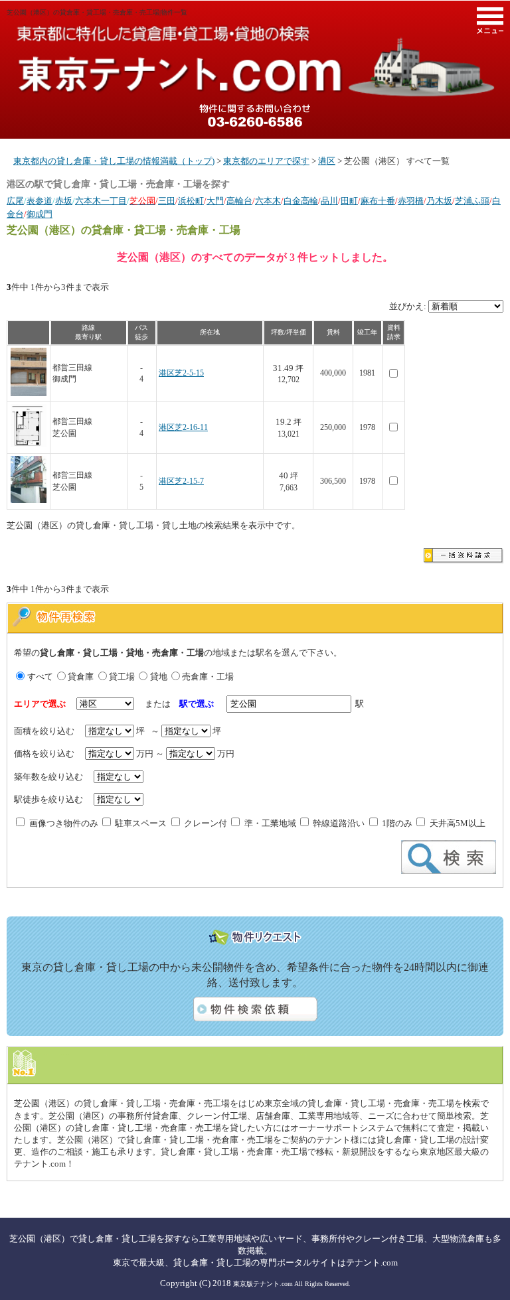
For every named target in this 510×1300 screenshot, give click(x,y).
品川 (329, 201)
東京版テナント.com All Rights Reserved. (292, 1283)
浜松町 (191, 201)
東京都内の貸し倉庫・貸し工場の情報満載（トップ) (113, 161)
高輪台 (239, 201)
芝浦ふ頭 (472, 201)
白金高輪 (301, 201)
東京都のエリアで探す (266, 161)
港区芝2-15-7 (181, 481)
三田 (166, 201)
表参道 (39, 201)
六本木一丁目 (101, 201)
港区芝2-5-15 (181, 373)
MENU (490, 20)
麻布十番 (378, 201)
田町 (349, 201)
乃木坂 (439, 201)
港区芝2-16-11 (183, 427)
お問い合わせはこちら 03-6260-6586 (255, 115)
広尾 (15, 201)
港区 (326, 161)
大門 (215, 201)
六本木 (268, 201)
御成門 (39, 214)
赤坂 (63, 201)
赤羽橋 (411, 201)
